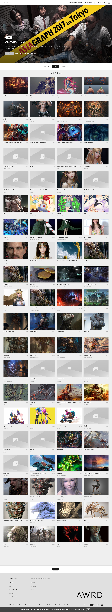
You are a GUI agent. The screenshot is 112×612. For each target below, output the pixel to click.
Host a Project (88, 2)
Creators (11, 593)
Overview (46, 66)
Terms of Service (29, 605)
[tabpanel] (56, 34)
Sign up (103, 2)
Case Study (33, 586)
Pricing (32, 590)
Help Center (19, 605)
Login (98, 2)
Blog (10, 586)
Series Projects (13, 597)
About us (11, 582)
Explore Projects (13, 590)
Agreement (65, 66)
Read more (81, 609)
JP (84, 605)
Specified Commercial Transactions (53, 605)
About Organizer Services (75, 2)
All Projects (11, 605)
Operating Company (69, 605)
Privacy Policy (39, 605)
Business (33, 582)
